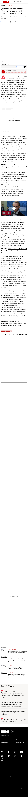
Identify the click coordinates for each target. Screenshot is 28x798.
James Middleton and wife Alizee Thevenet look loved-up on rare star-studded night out (17, 660)
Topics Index (18, 746)
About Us (3, 739)
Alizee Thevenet (16, 82)
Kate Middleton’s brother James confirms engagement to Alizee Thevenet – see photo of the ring (13, 713)
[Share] (25, 67)
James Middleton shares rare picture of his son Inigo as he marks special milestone (17, 652)
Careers (3, 792)
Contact (3, 746)
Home (3, 5)
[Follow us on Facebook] (11, 752)
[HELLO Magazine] (6, 2)
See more (3, 647)
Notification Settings (17, 776)
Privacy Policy (5, 776)
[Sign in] (24, 1)
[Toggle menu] (2, 1)
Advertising (4, 742)
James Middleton (15, 78)
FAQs (16, 739)
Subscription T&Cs (20, 742)
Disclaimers (4, 764)
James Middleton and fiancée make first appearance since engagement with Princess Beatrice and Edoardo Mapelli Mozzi (12, 694)
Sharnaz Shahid (9, 60)
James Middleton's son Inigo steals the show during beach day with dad (16, 667)
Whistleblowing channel (8, 772)
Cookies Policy (14, 764)
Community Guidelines (7, 768)
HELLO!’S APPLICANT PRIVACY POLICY (11, 788)
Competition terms (6, 780)
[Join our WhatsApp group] (4, 759)
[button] (14, 208)
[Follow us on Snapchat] (11, 756)
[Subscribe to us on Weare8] (23, 756)
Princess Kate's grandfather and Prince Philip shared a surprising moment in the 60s (17, 676)
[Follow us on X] (17, 752)
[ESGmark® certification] (11, 731)
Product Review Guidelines (15, 792)
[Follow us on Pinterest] (17, 756)
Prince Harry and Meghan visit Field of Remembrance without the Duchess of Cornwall (14, 251)
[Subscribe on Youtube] (4, 756)
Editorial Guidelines (7, 784)
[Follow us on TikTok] (23, 752)
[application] (14, 208)
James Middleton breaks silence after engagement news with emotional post (14, 167)
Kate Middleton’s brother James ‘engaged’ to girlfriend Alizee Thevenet (13, 721)
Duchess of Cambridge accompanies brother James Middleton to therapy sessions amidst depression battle (11, 704)
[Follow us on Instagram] (4, 752)
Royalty (9, 5)
